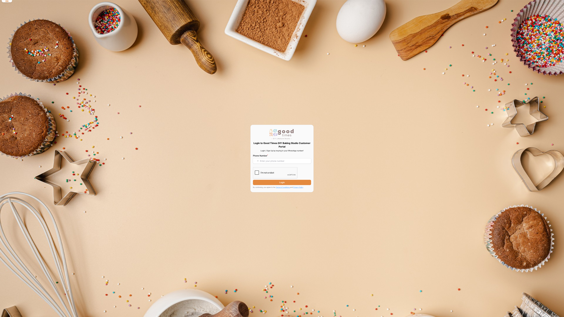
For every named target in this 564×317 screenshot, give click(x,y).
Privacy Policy (298, 187)
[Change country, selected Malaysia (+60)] (256, 160)
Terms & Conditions (283, 187)
